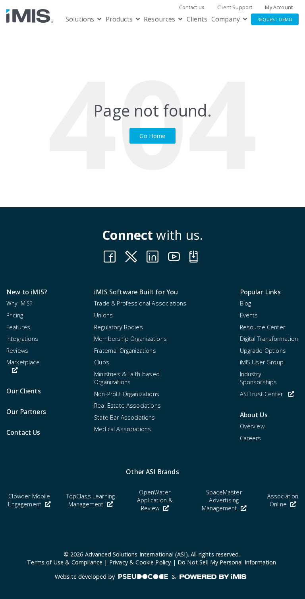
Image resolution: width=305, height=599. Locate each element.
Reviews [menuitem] (17, 350)
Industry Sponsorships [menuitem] (258, 378)
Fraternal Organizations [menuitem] (125, 350)
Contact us (192, 7)
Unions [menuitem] (103, 315)
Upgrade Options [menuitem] (263, 350)
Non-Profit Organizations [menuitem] (126, 394)
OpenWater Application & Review (154, 500)
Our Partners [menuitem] (26, 412)
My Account (279, 7)
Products (119, 19)
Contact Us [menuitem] (23, 432)
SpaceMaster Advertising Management (222, 500)
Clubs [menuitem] (101, 362)
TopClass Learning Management (90, 500)
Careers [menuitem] (250, 438)
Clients (197, 19)
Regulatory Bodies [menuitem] (118, 327)
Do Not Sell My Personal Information (227, 562)
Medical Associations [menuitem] (122, 429)
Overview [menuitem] (252, 426)
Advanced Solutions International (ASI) (136, 554)
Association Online (283, 500)
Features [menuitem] (18, 327)
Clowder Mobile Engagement (29, 500)
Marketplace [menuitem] (23, 362)
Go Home (152, 136)
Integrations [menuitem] (22, 338)
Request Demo (274, 19)
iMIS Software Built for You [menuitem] (136, 292)
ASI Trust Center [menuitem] (261, 394)
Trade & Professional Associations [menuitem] (140, 303)
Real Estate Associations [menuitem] (127, 405)
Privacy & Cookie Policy (140, 562)
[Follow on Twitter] (195, 257)
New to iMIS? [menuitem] (26, 292)
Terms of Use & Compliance (64, 562)
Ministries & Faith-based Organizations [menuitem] (127, 378)
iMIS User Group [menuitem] (262, 362)
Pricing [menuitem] (14, 315)
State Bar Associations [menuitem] (124, 417)
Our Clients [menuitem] (23, 391)
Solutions (80, 19)
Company (225, 19)
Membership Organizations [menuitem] (130, 338)
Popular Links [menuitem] (260, 292)
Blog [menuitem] (245, 303)
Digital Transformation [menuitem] (269, 338)
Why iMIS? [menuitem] (19, 303)
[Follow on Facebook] (110, 257)
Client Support (234, 7)
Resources (159, 19)
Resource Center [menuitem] (262, 327)
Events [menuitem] (249, 315)
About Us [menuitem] (254, 415)
